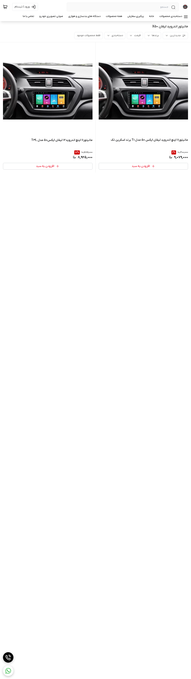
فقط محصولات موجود (88, 35)
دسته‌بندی (117, 35)
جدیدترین (175, 35)
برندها (155, 35)
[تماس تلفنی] (8, 657)
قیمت (137, 35)
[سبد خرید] (5, 7)
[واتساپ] (8, 671)
